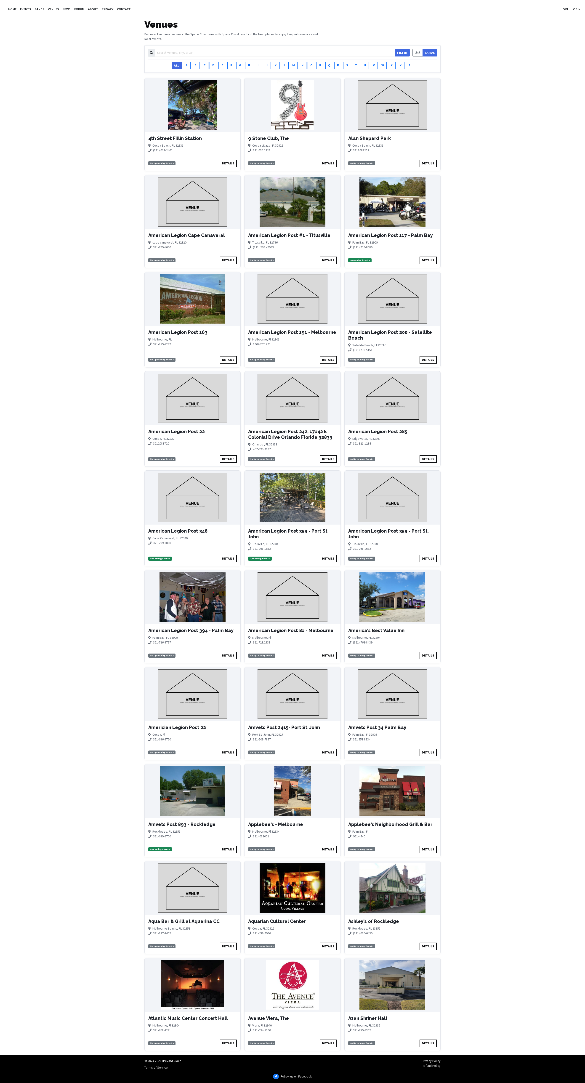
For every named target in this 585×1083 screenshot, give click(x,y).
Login (576, 9)
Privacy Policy (431, 1061)
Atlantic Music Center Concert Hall (188, 1018)
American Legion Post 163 (177, 332)
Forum (79, 9)
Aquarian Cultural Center (277, 921)
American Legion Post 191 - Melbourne (292, 332)
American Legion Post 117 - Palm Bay (390, 235)
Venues (53, 9)
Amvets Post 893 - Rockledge (181, 824)
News (67, 9)
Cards (430, 53)
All (176, 65)
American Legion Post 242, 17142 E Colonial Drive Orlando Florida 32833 (290, 434)
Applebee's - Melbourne (275, 824)
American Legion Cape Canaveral (186, 235)
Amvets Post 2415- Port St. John (284, 727)
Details (228, 163)
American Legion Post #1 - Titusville (289, 235)
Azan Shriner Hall (367, 1018)
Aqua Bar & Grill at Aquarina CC (184, 921)
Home (12, 9)
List (418, 52)
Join (564, 9)
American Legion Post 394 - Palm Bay (191, 630)
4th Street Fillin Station (175, 138)
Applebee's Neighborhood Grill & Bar (390, 824)
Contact (124, 9)
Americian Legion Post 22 (177, 727)
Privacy (107, 9)
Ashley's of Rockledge (373, 921)
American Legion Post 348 (177, 531)
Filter (402, 53)
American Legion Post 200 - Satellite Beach (390, 335)
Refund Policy (431, 1066)
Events (25, 9)
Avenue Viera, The (268, 1018)
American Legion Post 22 (176, 431)
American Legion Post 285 (377, 431)
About (93, 9)
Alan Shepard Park (369, 138)
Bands (39, 9)
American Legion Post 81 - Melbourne (290, 630)
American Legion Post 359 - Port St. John (288, 533)
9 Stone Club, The (268, 138)
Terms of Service (156, 1067)
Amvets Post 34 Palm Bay (377, 727)
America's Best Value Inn (376, 630)
